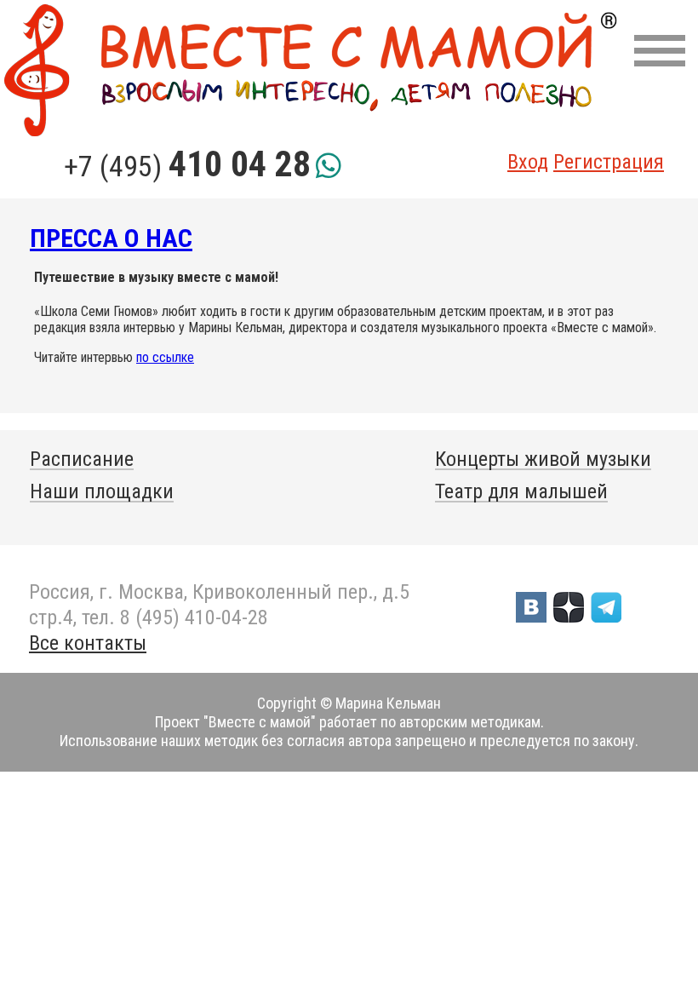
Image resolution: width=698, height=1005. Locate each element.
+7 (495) (187, 166)
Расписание (82, 459)
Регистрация (608, 162)
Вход (527, 162)
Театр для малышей (521, 491)
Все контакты (87, 643)
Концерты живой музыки (543, 459)
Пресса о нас (111, 238)
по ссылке (165, 357)
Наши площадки (102, 491)
